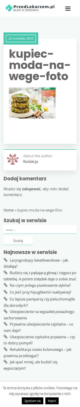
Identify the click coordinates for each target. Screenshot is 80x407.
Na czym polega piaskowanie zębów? (40, 285)
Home (9, 210)
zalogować (31, 189)
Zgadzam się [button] (32, 401)
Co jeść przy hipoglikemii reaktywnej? (40, 292)
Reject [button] (52, 401)
